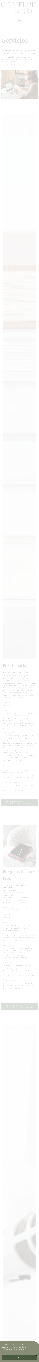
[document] (19, 681)
